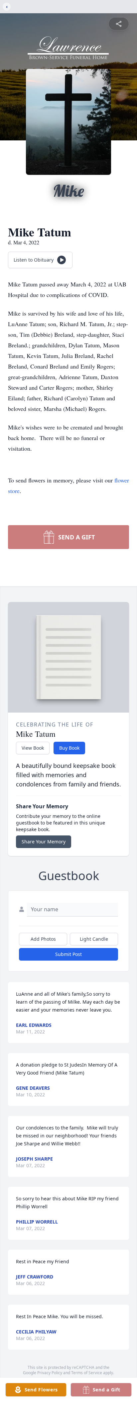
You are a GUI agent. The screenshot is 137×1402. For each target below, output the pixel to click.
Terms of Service (86, 1373)
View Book (33, 748)
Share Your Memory (44, 841)
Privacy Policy (49, 1373)
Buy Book (69, 748)
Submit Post (68, 954)
